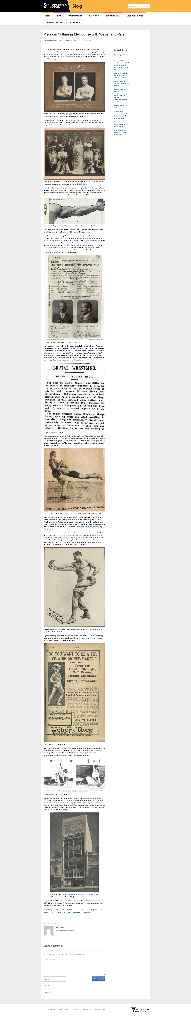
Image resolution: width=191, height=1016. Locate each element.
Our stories (93, 16)
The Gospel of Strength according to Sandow (82, 226)
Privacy (75, 1009)
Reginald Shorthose (72, 913)
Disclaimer (63, 1009)
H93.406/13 (59, 632)
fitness (46, 913)
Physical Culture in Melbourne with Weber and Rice (84, 34)
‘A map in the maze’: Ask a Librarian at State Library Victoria (121, 124)
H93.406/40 (83, 184)
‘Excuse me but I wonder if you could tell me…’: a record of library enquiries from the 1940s (121, 65)
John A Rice (80, 120)
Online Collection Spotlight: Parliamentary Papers (122, 84)
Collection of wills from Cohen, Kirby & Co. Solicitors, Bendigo (121, 75)
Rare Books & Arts (134, 16)
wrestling (86, 913)
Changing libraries (54, 22)
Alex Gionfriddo (72, 40)
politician (93, 800)
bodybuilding (53, 910)
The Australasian (49, 794)
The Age (46, 432)
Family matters (75, 16)
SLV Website (75, 22)
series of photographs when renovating (64, 52)
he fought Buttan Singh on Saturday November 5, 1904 (82, 245)
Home (47, 16)
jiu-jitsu (57, 755)
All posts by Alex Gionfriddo (66, 930)
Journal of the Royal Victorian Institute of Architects (78, 894)
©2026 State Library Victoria (93, 1009)
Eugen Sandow (97, 910)
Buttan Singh (66, 910)
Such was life (112, 16)
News (58, 16)
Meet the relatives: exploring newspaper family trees (120, 132)
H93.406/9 (69, 113)
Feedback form (49, 1009)
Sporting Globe (99, 901)
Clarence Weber (49, 122)
